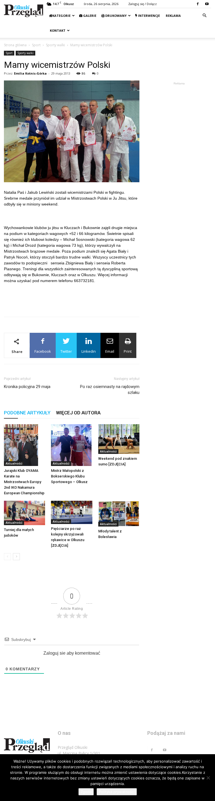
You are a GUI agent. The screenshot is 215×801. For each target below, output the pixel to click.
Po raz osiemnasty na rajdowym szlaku (109, 389)
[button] (204, 15)
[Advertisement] (71, 298)
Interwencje (148, 15)
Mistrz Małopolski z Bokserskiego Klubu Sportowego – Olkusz (69, 476)
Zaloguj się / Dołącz (142, 4)
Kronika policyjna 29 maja (27, 386)
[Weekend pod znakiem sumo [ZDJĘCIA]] (118, 439)
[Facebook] (197, 4)
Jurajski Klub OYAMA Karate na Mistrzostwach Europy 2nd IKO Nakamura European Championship (24, 481)
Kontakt (57, 30)
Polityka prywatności (117, 792)
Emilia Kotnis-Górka (30, 73)
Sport (36, 45)
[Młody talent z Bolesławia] (118, 513)
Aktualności (14, 463)
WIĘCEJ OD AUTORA (78, 412)
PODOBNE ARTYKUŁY (27, 412)
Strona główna (15, 45)
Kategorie (61, 15)
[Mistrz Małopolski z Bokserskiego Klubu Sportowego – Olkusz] (71, 445)
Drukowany (115, 15)
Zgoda (86, 792)
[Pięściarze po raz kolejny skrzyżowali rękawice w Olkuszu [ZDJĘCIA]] (71, 512)
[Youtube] (207, 4)
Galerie (89, 15)
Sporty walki (55, 45)
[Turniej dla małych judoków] (24, 513)
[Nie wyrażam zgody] (208, 778)
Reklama (173, 15)
